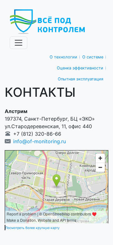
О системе (92, 57)
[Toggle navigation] (18, 42)
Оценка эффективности (80, 68)
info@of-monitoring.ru (39, 141)
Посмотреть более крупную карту (32, 228)
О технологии (63, 57)
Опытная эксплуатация (80, 79)
